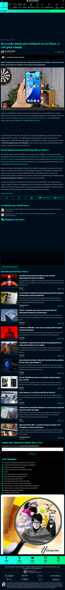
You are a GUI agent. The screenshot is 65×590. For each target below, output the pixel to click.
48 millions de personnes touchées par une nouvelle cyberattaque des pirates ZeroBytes (37, 276)
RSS (58, 561)
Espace (24, 7)
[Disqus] (32, 243)
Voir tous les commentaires (10, 267)
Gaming (15, 7)
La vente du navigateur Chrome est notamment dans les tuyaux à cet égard (27, 118)
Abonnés (32, 561)
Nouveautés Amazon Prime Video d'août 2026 (16, 481)
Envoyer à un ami (46, 198)
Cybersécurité (49, 7)
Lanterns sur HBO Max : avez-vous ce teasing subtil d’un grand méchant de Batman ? (40, 328)
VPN (42, 7)
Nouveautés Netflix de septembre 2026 (15, 476)
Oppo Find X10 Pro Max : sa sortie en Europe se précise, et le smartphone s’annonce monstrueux (39, 426)
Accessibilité (26, 568)
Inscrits (45, 561)
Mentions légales (40, 566)
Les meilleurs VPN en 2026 (11, 493)
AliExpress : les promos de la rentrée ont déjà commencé (19, 463)
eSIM (56, 7)
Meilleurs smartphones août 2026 (13, 490)
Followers (19, 561)
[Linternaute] (55, 576)
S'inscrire (32, 454)
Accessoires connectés (13, 11)
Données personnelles (50, 566)
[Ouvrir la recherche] (63, 1)
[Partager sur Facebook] (19, 197)
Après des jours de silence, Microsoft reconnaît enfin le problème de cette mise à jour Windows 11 (41, 361)
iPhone (28, 11)
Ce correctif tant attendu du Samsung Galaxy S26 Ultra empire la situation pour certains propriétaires (41, 294)
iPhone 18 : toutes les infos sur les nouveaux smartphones (20, 465)
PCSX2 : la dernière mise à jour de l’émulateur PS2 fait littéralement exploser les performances (38, 311)
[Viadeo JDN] (40, 579)
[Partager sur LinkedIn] (31, 197)
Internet (21, 288)
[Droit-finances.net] (9, 579)
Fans (6, 561)
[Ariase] (55, 579)
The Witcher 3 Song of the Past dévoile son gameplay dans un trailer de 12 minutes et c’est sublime (40, 343)
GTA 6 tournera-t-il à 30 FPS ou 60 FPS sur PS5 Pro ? (37, 392)
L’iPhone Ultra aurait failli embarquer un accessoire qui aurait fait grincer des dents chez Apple (41, 408)
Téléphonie (3, 7)
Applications (23, 11)
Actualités (21, 372)
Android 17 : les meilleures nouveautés (14, 467)
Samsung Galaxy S (23, 305)
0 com (55, 52)
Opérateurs (33, 11)
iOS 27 (6, 472)
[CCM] (24, 576)
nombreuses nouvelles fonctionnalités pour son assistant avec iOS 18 (32, 157)
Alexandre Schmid (10, 51)
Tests (49, 11)
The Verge (9, 193)
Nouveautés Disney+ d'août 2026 (13, 479)
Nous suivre (59, 198)
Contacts (28, 566)
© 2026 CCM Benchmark (36, 568)
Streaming (21, 338)
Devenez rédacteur (20, 566)
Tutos (37, 7)
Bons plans (31, 7)
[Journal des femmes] (9, 576)
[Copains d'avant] (24, 579)
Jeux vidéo (21, 355)
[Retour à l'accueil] (32, 1)
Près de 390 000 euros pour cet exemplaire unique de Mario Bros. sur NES (39, 378)
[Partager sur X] (7, 197)
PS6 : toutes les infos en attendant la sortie (16, 474)
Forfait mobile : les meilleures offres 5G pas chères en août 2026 (21, 486)
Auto (19, 7)
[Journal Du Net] (40, 576)
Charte (58, 566)
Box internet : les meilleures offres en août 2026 (17, 483)
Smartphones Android (42, 11)
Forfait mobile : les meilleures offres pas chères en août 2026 (20, 488)
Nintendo (21, 387)
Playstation (22, 323)
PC (10, 7)
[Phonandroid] (4, 584)
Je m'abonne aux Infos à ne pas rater (15, 57)
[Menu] (2, 1)
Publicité (33, 566)
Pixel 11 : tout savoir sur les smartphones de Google (18, 469)
